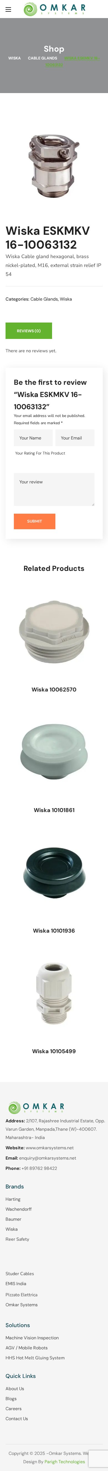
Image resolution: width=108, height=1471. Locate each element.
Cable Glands (42, 58)
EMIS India (16, 1284)
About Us (15, 1389)
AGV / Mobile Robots (27, 1348)
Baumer (13, 1219)
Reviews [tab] (29, 330)
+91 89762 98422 (39, 1168)
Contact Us (17, 1419)
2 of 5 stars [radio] (27, 466)
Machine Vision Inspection (32, 1338)
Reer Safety (17, 1239)
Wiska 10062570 (54, 689)
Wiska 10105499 (54, 1051)
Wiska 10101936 (54, 930)
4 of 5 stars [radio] (43, 466)
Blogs (11, 1399)
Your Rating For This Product (40, 453)
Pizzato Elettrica (21, 1295)
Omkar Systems (22, 1305)
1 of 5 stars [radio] (19, 466)
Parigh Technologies (65, 1462)
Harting (13, 1199)
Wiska (14, 58)
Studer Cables (20, 1274)
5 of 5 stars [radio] (51, 466)
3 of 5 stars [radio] (35, 466)
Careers (14, 1409)
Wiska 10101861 (54, 810)
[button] (100, 9)
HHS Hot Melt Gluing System (35, 1358)
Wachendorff (19, 1209)
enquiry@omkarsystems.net (47, 1158)
